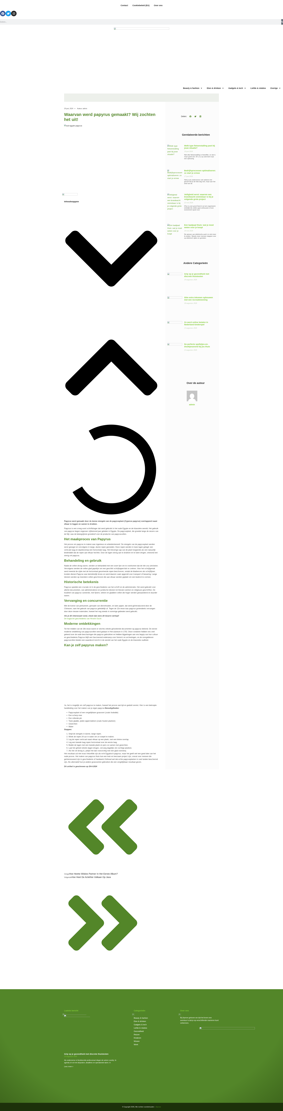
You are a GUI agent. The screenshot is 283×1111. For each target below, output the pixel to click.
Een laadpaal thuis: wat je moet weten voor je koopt (199, 226)
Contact (124, 5)
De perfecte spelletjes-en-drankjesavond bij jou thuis (197, 345)
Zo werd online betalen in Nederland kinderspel (196, 323)
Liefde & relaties (258, 88)
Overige (274, 88)
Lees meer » (68, 1066)
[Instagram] (14, 13)
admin (192, 404)
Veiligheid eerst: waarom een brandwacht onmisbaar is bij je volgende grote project (198, 196)
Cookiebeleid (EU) (140, 5)
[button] (111, 259)
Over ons (158, 5)
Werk (136, 1045)
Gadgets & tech (235, 88)
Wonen (137, 1041)
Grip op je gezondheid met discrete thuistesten (196, 275)
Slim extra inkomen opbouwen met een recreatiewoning (198, 298)
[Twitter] (8, 13)
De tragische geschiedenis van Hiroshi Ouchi (82, 619)
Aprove (158, 1107)
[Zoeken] (282, 22)
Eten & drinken (214, 88)
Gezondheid (139, 1031)
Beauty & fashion (191, 88)
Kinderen (137, 1038)
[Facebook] (3, 13)
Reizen (137, 1035)
